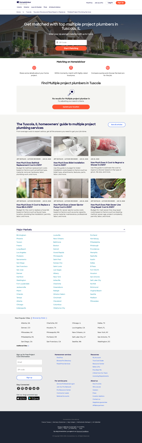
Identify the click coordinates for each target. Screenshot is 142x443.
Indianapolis (21, 308)
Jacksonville (21, 287)
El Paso (93, 266)
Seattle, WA (76, 342)
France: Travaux (46, 422)
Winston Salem (59, 294)
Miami (19, 291)
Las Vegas (57, 270)
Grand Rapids (58, 253)
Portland (93, 235)
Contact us (96, 399)
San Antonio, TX (104, 337)
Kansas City (57, 263)
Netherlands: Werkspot (84, 422)
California (65, 427)
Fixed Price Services (63, 364)
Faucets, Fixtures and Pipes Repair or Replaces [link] (49, 12)
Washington (21, 280)
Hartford (20, 277)
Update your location (71, 107)
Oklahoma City (59, 308)
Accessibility (80, 427)
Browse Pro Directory (64, 361)
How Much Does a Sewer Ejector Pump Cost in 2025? (68, 206)
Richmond (94, 287)
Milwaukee (94, 301)
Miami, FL (101, 328)
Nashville (93, 256)
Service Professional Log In (66, 384)
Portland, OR (52, 337)
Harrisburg (94, 239)
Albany (56, 273)
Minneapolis (58, 256)
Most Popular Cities (22, 318)
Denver (19, 273)
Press (94, 393)
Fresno (19, 246)
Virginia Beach (96, 291)
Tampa (19, 298)
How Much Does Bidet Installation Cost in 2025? (69, 164)
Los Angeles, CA (78, 328)
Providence (94, 249)
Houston (93, 273)
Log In (110, 3)
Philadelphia (95, 242)
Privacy (60, 427)
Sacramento (21, 259)
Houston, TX (51, 328)
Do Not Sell (72, 427)
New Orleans (58, 239)
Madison (93, 298)
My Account (97, 357)
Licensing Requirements (101, 376)
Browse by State (39, 318)
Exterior (26, 7)
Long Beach (21, 249)
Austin (92, 259)
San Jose (20, 270)
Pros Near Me (97, 370)
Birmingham (21, 235)
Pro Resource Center (64, 390)
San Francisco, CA (54, 342)
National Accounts (63, 396)
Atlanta (19, 301)
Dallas (92, 263)
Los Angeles (21, 253)
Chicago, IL (76, 323)
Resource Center (98, 364)
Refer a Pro (96, 367)
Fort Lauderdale (23, 284)
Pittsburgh (94, 246)
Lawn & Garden (36, 7)
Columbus (57, 305)
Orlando (20, 294)
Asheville (56, 280)
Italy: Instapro (71, 422)
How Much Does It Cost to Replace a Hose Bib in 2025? (33, 206)
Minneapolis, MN (53, 332)
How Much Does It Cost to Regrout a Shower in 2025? (107, 163)
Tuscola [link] (28, 12)
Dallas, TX (101, 323)
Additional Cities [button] (22, 346)
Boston (56, 246)
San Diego (21, 263)
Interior (19, 7)
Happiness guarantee (100, 402)
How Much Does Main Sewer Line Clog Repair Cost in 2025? (106, 206)
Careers (95, 390)
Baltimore (57, 242)
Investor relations (98, 396)
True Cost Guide (98, 361)
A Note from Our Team (100, 373)
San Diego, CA (26, 342)
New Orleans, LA (78, 332)
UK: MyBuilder (96, 422)
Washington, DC (104, 342)
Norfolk (93, 284)
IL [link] (23, 12)
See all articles (116, 125)
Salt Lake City (95, 280)
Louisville (56, 235)
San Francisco (22, 266)
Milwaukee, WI (26, 332)
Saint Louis (57, 266)
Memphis (93, 253)
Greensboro (58, 287)
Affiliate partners (98, 405)
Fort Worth (94, 270)
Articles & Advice (54, 7)
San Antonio (95, 277)
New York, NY (103, 332)
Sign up (29, 378)
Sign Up (121, 3)
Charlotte (57, 284)
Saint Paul (57, 259)
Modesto (20, 256)
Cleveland (57, 301)
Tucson (19, 242)
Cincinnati (57, 298)
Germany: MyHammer (59, 422)
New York (57, 277)
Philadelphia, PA (27, 337)
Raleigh (56, 291)
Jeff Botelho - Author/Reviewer (29, 159)
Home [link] (19, 12)
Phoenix (20, 239)
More (45, 7)
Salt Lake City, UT (79, 337)
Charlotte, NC (52, 323)
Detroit (56, 249)
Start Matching (71, 48)
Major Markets (24, 229)
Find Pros (60, 357)
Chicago (20, 305)
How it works (97, 384)
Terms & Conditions (82, 431)
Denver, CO (25, 328)
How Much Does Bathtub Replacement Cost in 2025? (29, 164)
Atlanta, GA (25, 323)
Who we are (97, 387)
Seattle (93, 294)
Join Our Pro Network (64, 387)
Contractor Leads (63, 393)
